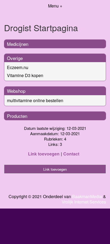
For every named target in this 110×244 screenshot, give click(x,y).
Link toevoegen (44, 154)
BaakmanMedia (87, 196)
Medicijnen (17, 44)
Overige (15, 58)
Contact (71, 154)
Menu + (55, 6)
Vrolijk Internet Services (84, 202)
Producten (17, 116)
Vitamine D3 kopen (25, 75)
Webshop (16, 90)
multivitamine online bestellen (35, 100)
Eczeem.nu (17, 67)
